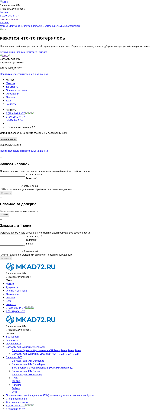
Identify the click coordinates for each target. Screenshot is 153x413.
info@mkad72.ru (14, 120)
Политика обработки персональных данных (24, 74)
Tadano (16, 388)
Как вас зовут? (34, 174)
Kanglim (16, 384)
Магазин (4, 26)
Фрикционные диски (17, 402)
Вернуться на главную (12, 52)
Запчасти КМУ (14, 357)
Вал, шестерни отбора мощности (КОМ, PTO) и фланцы (42, 367)
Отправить (6, 192)
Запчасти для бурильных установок (25, 347)
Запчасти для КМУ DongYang (28, 360)
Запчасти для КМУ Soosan (26, 371)
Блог (67, 26)
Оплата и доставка (32, 26)
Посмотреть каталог (36, 52)
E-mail (29, 243)
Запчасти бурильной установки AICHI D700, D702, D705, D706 (46, 350)
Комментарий (31, 186)
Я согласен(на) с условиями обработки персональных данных (37, 189)
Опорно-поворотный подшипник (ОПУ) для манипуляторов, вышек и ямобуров (50, 395)
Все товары (12, 336)
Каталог (4, 12)
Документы (15, 26)
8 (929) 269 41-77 (9, 15)
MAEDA (16, 381)
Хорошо (4, 214)
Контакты (75, 26)
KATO (15, 378)
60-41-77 (15, 116)
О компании (49, 26)
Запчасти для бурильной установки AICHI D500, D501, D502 (45, 353)
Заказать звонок (9, 19)
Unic (14, 391)
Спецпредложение (16, 398)
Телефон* (31, 178)
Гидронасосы (13, 343)
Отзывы (60, 26)
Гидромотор (12, 340)
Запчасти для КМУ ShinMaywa (28, 364)
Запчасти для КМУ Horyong (27, 374)
